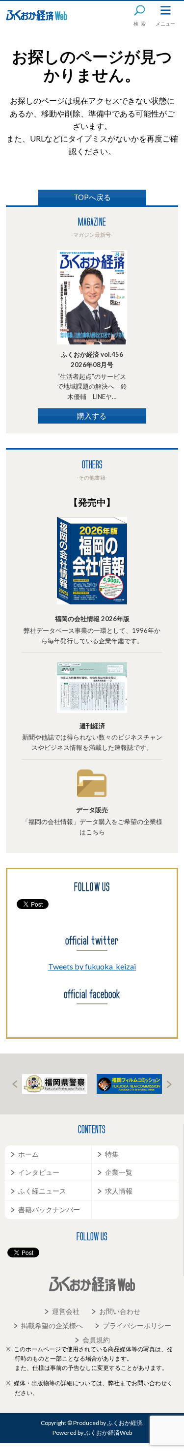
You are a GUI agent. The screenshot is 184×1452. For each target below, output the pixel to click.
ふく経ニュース (42, 1191)
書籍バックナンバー (49, 1209)
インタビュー (38, 1172)
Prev (14, 1084)
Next (169, 1084)
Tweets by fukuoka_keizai (92, 966)
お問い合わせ (119, 1311)
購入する (91, 415)
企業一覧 (118, 1172)
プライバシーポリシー (137, 1325)
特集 (112, 1154)
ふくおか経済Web (36, 15)
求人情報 (118, 1191)
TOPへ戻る (92, 197)
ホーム (28, 1154)
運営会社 (65, 1311)
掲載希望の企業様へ (52, 1325)
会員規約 (96, 1340)
